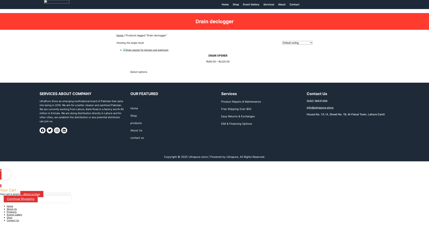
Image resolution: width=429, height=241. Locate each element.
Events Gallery (14, 214)
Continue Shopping (20, 199)
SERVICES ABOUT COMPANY (65, 94)
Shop (9, 217)
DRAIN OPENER (217, 55)
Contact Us (13, 220)
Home (120, 35)
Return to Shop (32, 194)
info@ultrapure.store (320, 107)
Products (12, 211)
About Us (12, 209)
